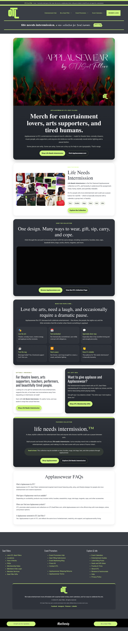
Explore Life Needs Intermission (74, 461)
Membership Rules (13, 566)
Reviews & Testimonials (99, 571)
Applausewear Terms (56, 574)
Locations (10, 558)
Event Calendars (97, 13)
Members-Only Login (14, 569)
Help (93, 574)
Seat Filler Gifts (12, 574)
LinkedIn (74, 606)
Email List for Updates (21, 624)
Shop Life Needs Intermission (52, 153)
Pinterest (68, 606)
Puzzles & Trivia (96, 566)
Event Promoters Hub (57, 555)
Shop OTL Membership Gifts (80, 404)
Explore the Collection (78, 210)
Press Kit (52, 563)
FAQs (9, 563)
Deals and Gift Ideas (98, 563)
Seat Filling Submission (57, 558)
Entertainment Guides (99, 558)
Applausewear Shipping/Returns (60, 571)
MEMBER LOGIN (113, 13)
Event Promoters (81, 13)
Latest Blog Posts (97, 561)
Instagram (61, 606)
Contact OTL (53, 566)
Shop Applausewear (49, 461)
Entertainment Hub (50, 13)
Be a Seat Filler (65, 13)
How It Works (12, 561)
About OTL (95, 569)
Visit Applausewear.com (77, 153)
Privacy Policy (96, 577)
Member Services (13, 571)
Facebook (54, 606)
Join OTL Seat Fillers (14, 555)
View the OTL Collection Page (76, 290)
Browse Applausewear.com (50, 290)
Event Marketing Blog (56, 561)
